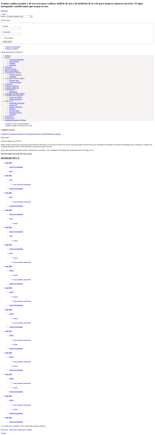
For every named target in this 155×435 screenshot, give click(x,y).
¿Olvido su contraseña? (13, 47)
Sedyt (11, 171)
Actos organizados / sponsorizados (22, 184)
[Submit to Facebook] (8, 134)
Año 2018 (8, 309)
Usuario (5, 26)
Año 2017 (8, 331)
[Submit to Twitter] (39, 134)
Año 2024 (8, 210)
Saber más (4, 11)
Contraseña (6, 32)
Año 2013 (8, 417)
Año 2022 (8, 227)
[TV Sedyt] (4, 429)
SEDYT (11, 270)
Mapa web (13, 429)
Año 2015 (8, 374)
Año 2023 (8, 193)
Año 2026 (8, 163)
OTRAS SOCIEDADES (16, 167)
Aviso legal (21, 429)
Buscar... (4, 16)
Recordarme (9, 38)
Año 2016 (8, 353)
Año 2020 (8, 266)
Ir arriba (3, 433)
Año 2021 (8, 245)
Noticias (15, 223)
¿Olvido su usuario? (11, 48)
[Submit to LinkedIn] (53, 134)
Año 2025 (8, 175)
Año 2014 (8, 396)
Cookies (29, 429)
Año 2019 (8, 288)
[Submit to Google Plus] (24, 134)
